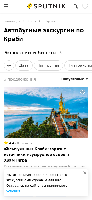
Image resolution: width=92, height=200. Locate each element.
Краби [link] (27, 21)
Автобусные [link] (48, 21)
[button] (9, 65)
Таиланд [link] (10, 21)
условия (13, 191)
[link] (6, 6)
